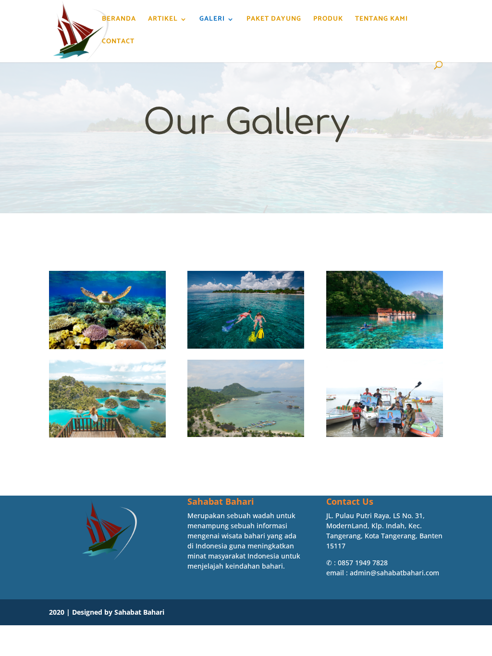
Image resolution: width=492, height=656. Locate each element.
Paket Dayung (273, 20)
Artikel (163, 20)
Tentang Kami (381, 20)
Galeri (212, 20)
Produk (328, 20)
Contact (118, 42)
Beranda (119, 20)
